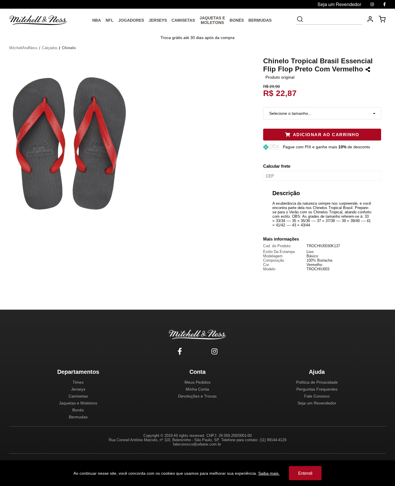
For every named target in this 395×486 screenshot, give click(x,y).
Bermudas (78, 417)
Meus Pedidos (197, 382)
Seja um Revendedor (317, 403)
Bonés (78, 410)
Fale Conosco (317, 396)
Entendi (305, 473)
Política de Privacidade (317, 382)
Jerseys (78, 389)
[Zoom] (71, 142)
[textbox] (333, 19)
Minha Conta (197, 389)
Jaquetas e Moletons (78, 403)
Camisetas (78, 396)
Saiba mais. (269, 473)
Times (78, 382)
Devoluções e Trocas (197, 396)
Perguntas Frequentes (316, 389)
